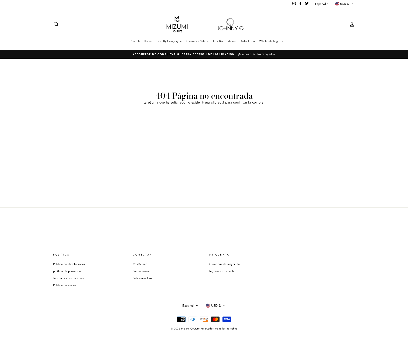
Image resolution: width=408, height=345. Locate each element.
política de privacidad (68, 271)
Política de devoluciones (69, 264)
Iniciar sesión (141, 271)
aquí (221, 102)
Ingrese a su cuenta (222, 271)
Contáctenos (140, 264)
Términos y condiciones (68, 278)
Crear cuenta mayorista (224, 264)
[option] (204, 54)
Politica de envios (64, 285)
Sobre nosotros (142, 278)
